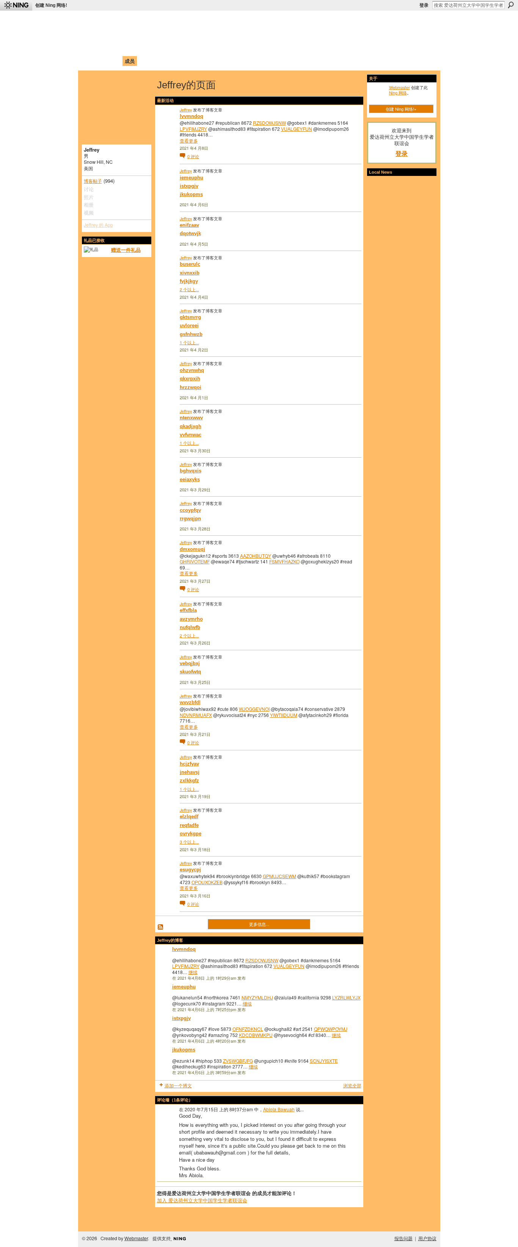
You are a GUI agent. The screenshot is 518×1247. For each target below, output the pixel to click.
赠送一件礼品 (126, 249)
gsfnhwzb (191, 334)
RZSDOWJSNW (269, 122)
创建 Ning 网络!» (401, 109)
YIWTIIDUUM (283, 715)
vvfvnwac (190, 435)
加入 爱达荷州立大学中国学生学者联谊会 (202, 1200)
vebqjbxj (190, 663)
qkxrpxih (190, 378)
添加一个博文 (178, 1085)
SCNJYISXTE (324, 1060)
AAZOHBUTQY (255, 555)
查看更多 (189, 141)
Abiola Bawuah (279, 1109)
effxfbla (188, 610)
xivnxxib (189, 273)
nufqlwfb (190, 627)
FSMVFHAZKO (284, 561)
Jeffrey (186, 110)
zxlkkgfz (189, 780)
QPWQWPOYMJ (330, 1029)
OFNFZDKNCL (247, 1029)
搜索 (511, 5)
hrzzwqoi (190, 387)
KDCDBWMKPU (256, 1035)
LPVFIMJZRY (193, 128)
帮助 (207, 60)
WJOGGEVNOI (254, 709)
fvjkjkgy (189, 281)
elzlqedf (189, 816)
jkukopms (191, 194)
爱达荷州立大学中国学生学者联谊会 (184, 21)
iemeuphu (191, 177)
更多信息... (259, 924)
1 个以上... (189, 342)
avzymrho (191, 619)
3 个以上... (189, 842)
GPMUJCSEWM (279, 876)
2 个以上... (189, 289)
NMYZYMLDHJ (257, 997)
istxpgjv (189, 186)
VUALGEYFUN (296, 128)
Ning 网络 (398, 92)
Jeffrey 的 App (98, 224)
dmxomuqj (192, 549)
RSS (160, 927)
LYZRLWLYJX (346, 997)
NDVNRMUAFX (196, 715)
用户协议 (427, 1238)
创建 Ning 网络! (51, 5)
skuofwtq (190, 671)
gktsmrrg (190, 317)
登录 (424, 5)
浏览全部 (352, 1085)
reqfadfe (189, 825)
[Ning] (16, 5)
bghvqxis (190, 471)
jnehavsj (189, 772)
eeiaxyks (190, 479)
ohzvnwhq (192, 370)
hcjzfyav (189, 764)
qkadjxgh (190, 426)
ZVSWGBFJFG (238, 1060)
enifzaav (189, 225)
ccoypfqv (190, 510)
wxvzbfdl (190, 702)
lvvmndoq (191, 116)
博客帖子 (93, 180)
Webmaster (399, 87)
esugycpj (190, 869)
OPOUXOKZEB (207, 882)
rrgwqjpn (190, 518)
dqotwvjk (190, 233)
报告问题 (403, 1238)
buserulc (190, 264)
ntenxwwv (191, 417)
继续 (193, 972)
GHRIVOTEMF (195, 561)
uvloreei (189, 325)
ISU (222, 60)
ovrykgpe (190, 833)
